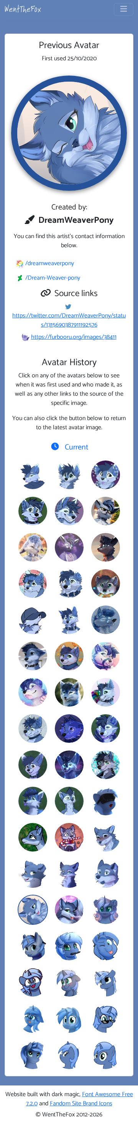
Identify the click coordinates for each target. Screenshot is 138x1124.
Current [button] (75, 447)
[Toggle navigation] (123, 9)
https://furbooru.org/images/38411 (74, 337)
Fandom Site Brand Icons (81, 1103)
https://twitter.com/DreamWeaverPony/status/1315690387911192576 (69, 320)
